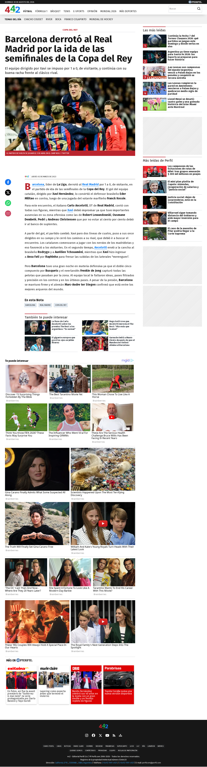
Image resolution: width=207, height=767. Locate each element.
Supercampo (122, 746)
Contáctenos (90, 751)
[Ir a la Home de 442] (12, 11)
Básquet (55, 11)
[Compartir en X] (8, 193)
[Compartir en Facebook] (8, 182)
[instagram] (86, 735)
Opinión (92, 11)
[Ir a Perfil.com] (195, 2)
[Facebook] (93, 736)
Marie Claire (78, 746)
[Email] (8, 213)
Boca (58, 19)
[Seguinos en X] (100, 735)
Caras (59, 746)
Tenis (66, 11)
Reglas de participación (127, 751)
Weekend (99, 746)
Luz (138, 746)
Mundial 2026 (108, 11)
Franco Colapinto (75, 19)
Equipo (112, 751)
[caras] (86, 669)
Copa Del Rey (61, 305)
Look (132, 746)
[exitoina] (21, 669)
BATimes (161, 746)
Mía (143, 746)
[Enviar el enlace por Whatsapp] (8, 203)
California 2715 (61, 763)
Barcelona (30, 305)
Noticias (67, 746)
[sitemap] (120, 735)
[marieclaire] (54, 669)
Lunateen (151, 746)
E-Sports (78, 11)
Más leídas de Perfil (158, 160)
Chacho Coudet (33, 19)
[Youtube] (107, 735)
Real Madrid (45, 305)
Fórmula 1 (41, 11)
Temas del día (13, 19)
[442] (103, 726)
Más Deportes (128, 11)
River (49, 19)
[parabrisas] (118, 669)
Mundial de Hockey (101, 19)
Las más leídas (154, 30)
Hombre (89, 746)
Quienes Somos (76, 751)
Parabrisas (109, 746)
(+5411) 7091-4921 (109, 763)
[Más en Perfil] (24, 660)
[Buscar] (199, 9)
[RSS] (114, 735)
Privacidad (102, 751)
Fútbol (27, 11)
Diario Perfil (48, 746)
